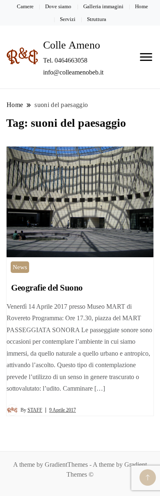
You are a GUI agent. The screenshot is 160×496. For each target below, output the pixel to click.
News (20, 267)
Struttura (96, 19)
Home (141, 6)
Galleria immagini (103, 6)
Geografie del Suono (47, 288)
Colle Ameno (71, 45)
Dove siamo (58, 6)
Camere (25, 6)
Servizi (67, 19)
